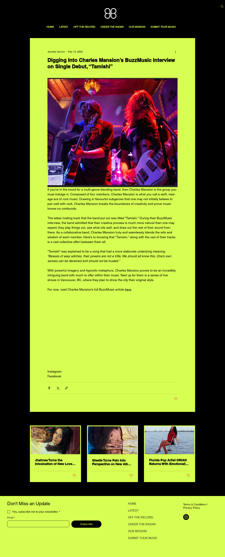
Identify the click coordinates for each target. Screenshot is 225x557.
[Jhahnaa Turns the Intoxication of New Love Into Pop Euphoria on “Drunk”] (55, 440)
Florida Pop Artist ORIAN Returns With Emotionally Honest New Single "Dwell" (169, 462)
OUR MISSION (137, 531)
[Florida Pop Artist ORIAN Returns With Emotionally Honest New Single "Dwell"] (169, 440)
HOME (132, 503)
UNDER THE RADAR (140, 524)
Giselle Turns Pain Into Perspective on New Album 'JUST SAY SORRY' (112, 462)
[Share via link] (66, 388)
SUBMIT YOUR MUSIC (140, 538)
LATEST (133, 510)
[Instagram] (186, 517)
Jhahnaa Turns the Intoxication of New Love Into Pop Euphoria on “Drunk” (53, 462)
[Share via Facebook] (49, 388)
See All (191, 419)
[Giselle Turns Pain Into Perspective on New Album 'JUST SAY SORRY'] (112, 440)
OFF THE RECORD (140, 517)
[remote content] (112, 330)
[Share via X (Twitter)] (57, 388)
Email (11, 517)
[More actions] (175, 52)
